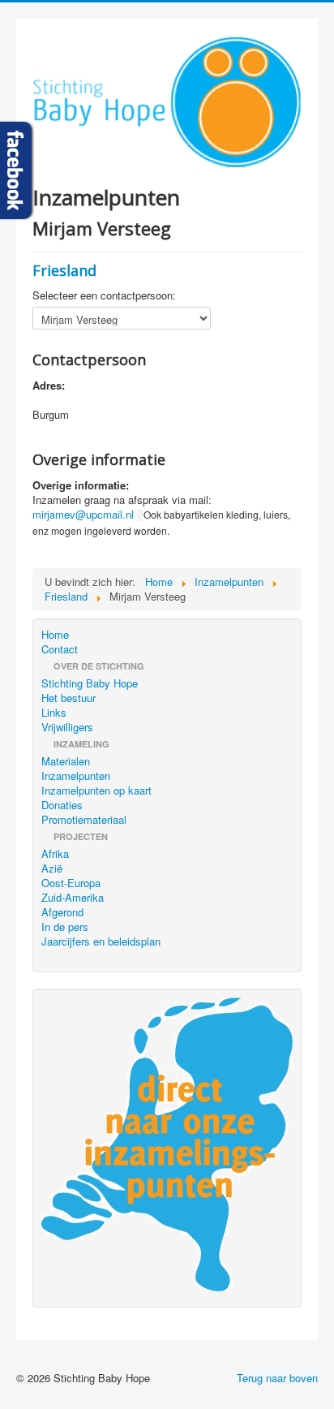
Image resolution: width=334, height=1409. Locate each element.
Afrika (55, 854)
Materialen (65, 761)
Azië (51, 868)
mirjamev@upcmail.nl (83, 514)
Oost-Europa (71, 883)
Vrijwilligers (67, 727)
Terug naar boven (277, 1377)
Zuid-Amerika (72, 897)
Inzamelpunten (75, 776)
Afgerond (62, 912)
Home (55, 634)
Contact (59, 649)
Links (53, 712)
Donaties (62, 805)
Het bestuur (68, 698)
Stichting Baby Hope (89, 683)
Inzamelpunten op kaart (96, 790)
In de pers (64, 927)
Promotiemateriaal (83, 819)
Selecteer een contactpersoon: (104, 295)
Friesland (64, 270)
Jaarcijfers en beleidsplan (101, 941)
